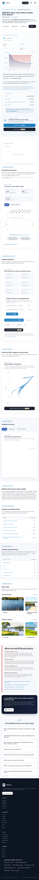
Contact (3, 856)
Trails (3, 826)
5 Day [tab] (7, 204)
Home (3, 9)
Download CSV (19, 129)
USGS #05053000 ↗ (15, 17)
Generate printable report (13, 329)
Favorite (6, 26)
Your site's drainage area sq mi (18, 305)
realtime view (27, 86)
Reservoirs (4, 804)
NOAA (29, 877)
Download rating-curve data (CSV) (19, 408)
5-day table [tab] (11, 429)
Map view (23, 26)
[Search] (31, 3)
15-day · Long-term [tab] (21, 429)
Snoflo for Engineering (13, 336)
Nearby (31, 26)
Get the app (8, 710)
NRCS (31, 877)
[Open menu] (35, 3)
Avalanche (4, 807)
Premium (4, 850)
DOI (36, 877)
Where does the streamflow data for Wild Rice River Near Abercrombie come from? (18, 743)
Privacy (3, 854)
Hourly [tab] (4, 429)
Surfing (3, 827)
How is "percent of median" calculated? (14, 760)
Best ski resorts (9, 862)
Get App (25, 2)
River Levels (4, 806)
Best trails (7, 870)
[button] (21, 600)
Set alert (16, 26)
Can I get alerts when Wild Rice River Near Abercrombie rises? (18, 772)
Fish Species (4, 838)
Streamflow (8, 9)
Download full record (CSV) (13, 320)
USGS (26, 877)
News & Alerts (5, 836)
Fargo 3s (5, 569)
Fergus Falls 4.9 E (7, 575)
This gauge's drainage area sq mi (18, 309)
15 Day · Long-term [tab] (15, 204)
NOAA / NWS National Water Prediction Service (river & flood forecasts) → (17, 682)
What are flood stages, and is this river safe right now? (18, 765)
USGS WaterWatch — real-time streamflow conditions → (17, 684)
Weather (4, 842)
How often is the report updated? (12, 749)
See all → (35, 594)
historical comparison (7, 87)
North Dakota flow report (28, 87)
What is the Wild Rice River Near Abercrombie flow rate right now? (19, 729)
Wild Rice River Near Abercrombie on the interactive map (16, 89)
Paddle (3, 816)
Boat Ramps (4, 822)
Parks (3, 824)
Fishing (3, 818)
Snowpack (4, 800)
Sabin (4, 565)
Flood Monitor (5, 840)
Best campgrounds (21, 862)
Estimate (12, 313)
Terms (3, 852)
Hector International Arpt (8, 572)
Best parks (7, 865)
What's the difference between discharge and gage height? (19, 754)
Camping (4, 820)
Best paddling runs (10, 867)
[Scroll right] (36, 604)
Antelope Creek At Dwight (8, 524)
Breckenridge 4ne (6, 562)
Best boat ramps (30, 865)
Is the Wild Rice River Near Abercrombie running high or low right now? (19, 736)
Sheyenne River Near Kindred (9, 530)
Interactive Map (5, 834)
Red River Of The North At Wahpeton (10, 533)
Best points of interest (23, 867)
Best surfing (15, 870)
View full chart (19, 125)
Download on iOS (8, 793)
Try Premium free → (13, 111)
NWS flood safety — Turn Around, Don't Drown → (15, 689)
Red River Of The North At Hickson (10, 527)
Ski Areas (4, 814)
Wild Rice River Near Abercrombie (10, 520)
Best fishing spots (18, 865)
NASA (34, 877)
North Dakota (13, 9)
